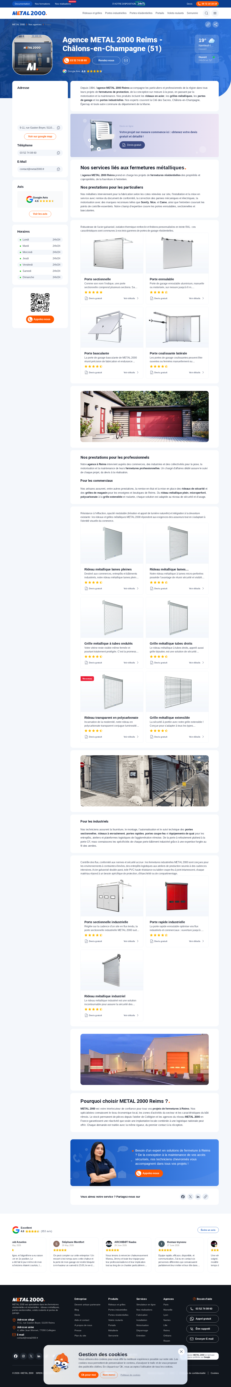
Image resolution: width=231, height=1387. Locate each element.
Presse (77, 1330)
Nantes (166, 1320)
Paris (165, 1304)
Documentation (22, 4)
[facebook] (15, 1356)
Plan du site (80, 1335)
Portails (160, 13)
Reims (166, 1330)
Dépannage (142, 1330)
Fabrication (142, 1315)
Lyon (165, 1315)
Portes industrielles (115, 13)
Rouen (166, 1341)
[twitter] (31, 1356)
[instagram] (23, 1356)
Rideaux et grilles (92, 13)
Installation (141, 1320)
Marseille (167, 1309)
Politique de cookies (130, 1375)
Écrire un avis (208, 1230)
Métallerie (113, 1330)
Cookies (215, 1373)
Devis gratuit (134, 145)
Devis (189, 4)
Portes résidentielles (141, 13)
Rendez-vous (106, 60)
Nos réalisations (63, 4)
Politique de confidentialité (193, 1373)
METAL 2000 (18, 24)
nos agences (34, 24)
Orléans (167, 1335)
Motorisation (142, 1325)
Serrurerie (192, 13)
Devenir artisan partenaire (87, 1304)
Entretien (140, 1335)
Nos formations (42, 4)
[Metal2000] (29, 13)
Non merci (109, 1375)
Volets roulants (175, 13)
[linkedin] (38, 1356)
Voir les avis (40, 214)
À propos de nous (83, 1325)
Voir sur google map (40, 136)
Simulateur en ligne (146, 1304)
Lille (165, 1325)
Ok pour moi (88, 1375)
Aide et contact (81, 1320)
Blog (76, 1309)
